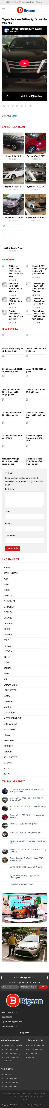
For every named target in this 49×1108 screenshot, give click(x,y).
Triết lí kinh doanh (10, 1086)
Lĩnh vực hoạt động (11, 1078)
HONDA (7, 646)
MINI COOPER (10, 724)
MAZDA (7, 707)
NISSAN (7, 735)
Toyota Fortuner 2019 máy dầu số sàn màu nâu (27, 842)
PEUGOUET (9, 740)
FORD (6, 640)
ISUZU (7, 662)
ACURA (7, 567)
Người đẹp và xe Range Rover (22, 884)
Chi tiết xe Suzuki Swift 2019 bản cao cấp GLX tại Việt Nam (27, 790)
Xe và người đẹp (12, 1096)
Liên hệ (31, 1058)
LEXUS (7, 696)
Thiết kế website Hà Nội (24, 1105)
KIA (5, 679)
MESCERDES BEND (13, 718)
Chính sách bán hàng (11, 1049)
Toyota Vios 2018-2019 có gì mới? (24, 824)
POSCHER (8, 746)
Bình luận (9, 489)
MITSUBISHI (9, 729)
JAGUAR (7, 668)
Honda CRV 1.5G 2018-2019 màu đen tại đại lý (28, 807)
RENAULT (8, 751)
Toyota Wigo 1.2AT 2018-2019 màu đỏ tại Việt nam (27, 816)
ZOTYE (7, 774)
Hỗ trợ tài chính (31, 1096)
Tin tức (42, 1094)
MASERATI (9, 701)
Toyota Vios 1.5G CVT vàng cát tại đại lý (26, 832)
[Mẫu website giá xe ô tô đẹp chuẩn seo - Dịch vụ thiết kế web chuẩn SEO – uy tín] (26, 9)
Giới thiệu (7, 1074)
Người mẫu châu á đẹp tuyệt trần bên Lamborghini (25, 876)
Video (15, 116)
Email (8, 523)
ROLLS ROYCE (10, 757)
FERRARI (8, 634)
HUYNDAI (8, 651)
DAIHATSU (8, 623)
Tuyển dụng (32, 1053)
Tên (7, 511)
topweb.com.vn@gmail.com (12, 1022)
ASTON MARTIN (11, 573)
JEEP (6, 673)
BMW (6, 584)
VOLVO (7, 768)
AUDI (6, 579)
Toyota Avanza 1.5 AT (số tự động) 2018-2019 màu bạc (27, 859)
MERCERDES (10, 712)
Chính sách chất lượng (12, 1082)
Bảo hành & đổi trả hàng (13, 1045)
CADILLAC (8, 595)
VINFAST (8, 763)
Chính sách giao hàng (12, 1053)
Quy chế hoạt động (35, 1049)
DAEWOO (8, 618)
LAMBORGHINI (11, 685)
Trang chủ (7, 1094)
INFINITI (7, 657)
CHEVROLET (9, 601)
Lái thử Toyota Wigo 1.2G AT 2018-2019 (26, 867)
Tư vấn (21, 1096)
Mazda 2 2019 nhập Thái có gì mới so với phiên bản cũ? (26, 799)
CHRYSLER (9, 607)
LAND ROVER (10, 690)
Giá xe (23, 1094)
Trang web (10, 535)
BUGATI (7, 590)
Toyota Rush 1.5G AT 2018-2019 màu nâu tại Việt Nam (28, 851)
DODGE (7, 629)
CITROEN (8, 612)
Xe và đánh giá (33, 1094)
